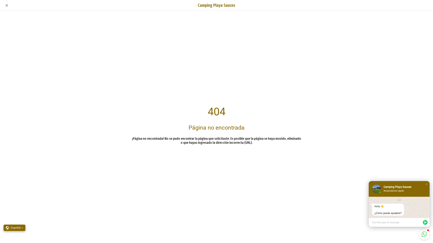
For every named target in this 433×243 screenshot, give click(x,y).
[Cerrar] (7, 5)
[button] (426, 184)
